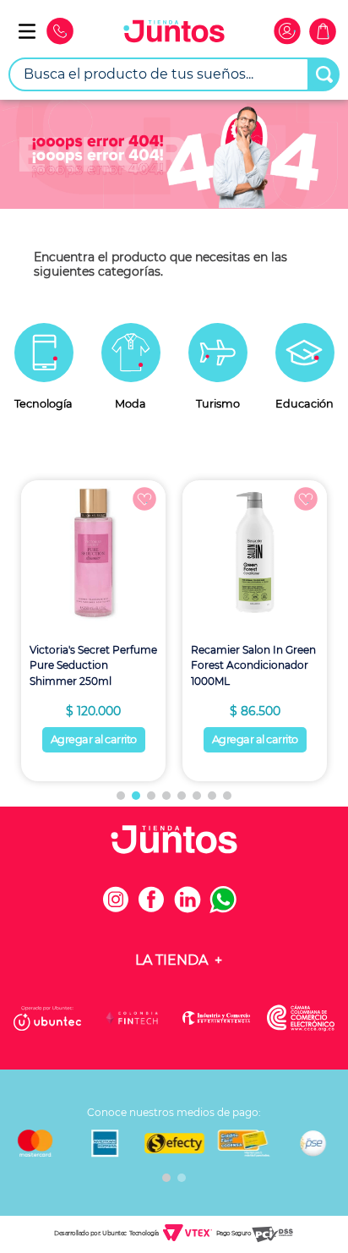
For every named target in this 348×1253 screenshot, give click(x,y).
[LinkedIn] (191, 908)
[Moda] (130, 377)
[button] (121, 795)
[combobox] (174, 74)
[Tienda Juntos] (174, 33)
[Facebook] (156, 908)
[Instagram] (121, 908)
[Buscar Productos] (324, 74)
